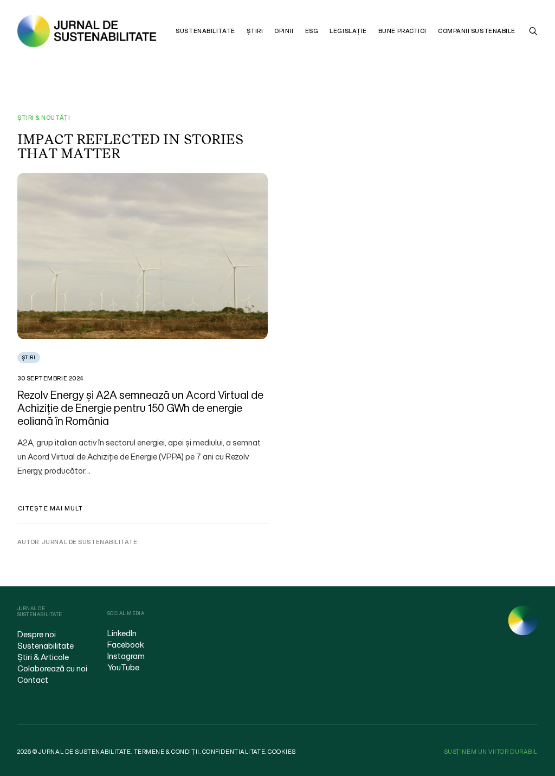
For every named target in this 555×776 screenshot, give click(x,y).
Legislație (348, 31)
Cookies (282, 751)
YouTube (123, 667)
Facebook (125, 644)
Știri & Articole (43, 657)
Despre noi (36, 634)
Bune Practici (402, 31)
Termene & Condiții (166, 751)
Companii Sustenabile (476, 31)
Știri (255, 31)
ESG (312, 31)
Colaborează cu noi (52, 668)
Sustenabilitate (205, 31)
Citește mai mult (50, 508)
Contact (32, 680)
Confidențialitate (233, 751)
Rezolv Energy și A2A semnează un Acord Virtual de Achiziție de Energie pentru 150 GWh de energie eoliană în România (140, 408)
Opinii (283, 31)
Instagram (126, 656)
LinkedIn (122, 633)
